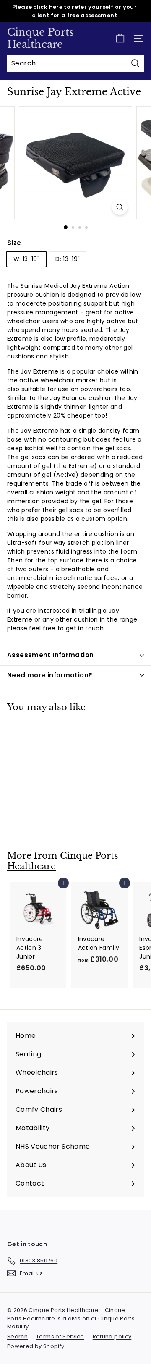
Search (17, 1336)
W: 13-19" (26, 259)
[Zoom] (120, 207)
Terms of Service (60, 1336)
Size (14, 242)
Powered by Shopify (35, 1346)
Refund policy (112, 1336)
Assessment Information (50, 655)
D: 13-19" (67, 259)
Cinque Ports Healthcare (40, 38)
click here (47, 7)
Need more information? (49, 675)
